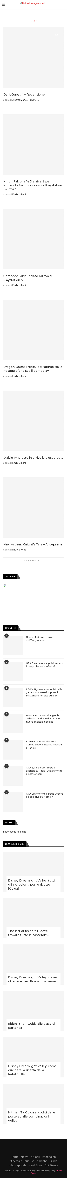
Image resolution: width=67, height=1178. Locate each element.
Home (15, 1157)
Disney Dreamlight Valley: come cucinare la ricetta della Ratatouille (32, 1070)
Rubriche (41, 1161)
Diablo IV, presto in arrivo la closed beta (33, 457)
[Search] (63, 5)
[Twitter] (29, 1145)
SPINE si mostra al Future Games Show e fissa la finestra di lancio (44, 744)
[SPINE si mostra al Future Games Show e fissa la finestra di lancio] (13, 750)
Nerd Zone (35, 1165)
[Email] (42, 1145)
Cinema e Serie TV (22, 1161)
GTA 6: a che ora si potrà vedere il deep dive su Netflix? (44, 795)
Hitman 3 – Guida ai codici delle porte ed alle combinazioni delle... (31, 1116)
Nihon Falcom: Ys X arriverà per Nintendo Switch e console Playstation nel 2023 (32, 185)
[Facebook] (25, 1145)
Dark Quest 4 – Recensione (24, 94)
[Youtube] (38, 1145)
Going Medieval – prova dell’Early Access (39, 639)
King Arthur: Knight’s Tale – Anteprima (32, 544)
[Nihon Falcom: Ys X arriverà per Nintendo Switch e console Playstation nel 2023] (33, 144)
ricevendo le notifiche (14, 831)
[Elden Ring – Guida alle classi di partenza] (33, 1011)
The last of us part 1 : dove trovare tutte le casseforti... (28, 933)
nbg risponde (17, 1165)
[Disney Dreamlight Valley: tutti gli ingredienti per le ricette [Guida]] (33, 872)
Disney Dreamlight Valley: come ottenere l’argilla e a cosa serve (32, 979)
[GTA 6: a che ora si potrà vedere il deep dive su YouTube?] (13, 671)
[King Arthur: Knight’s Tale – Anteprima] (33, 507)
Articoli (35, 1157)
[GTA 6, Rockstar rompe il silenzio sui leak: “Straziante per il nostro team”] (13, 776)
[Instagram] (33, 1145)
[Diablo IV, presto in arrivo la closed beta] (33, 421)
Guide (53, 1161)
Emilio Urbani (19, 194)
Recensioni (49, 1157)
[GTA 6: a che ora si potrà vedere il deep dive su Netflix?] (13, 802)
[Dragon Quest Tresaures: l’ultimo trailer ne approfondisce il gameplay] (33, 330)
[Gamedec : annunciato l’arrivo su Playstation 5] (33, 239)
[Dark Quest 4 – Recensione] (33, 57)
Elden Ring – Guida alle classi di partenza (31, 1026)
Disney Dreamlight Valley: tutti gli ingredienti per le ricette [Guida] (31, 884)
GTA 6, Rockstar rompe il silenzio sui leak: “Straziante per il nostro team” (44, 770)
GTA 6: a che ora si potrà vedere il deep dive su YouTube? (44, 665)
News (24, 1157)
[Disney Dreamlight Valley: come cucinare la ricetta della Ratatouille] (33, 1057)
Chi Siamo (51, 1165)
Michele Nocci (19, 549)
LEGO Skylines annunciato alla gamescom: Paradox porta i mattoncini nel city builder (44, 692)
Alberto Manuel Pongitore (25, 100)
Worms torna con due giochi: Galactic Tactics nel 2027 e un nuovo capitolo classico (43, 718)
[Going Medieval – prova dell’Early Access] (13, 645)
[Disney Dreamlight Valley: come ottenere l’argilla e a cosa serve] (33, 964)
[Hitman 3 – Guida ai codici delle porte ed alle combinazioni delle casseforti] (33, 1104)
